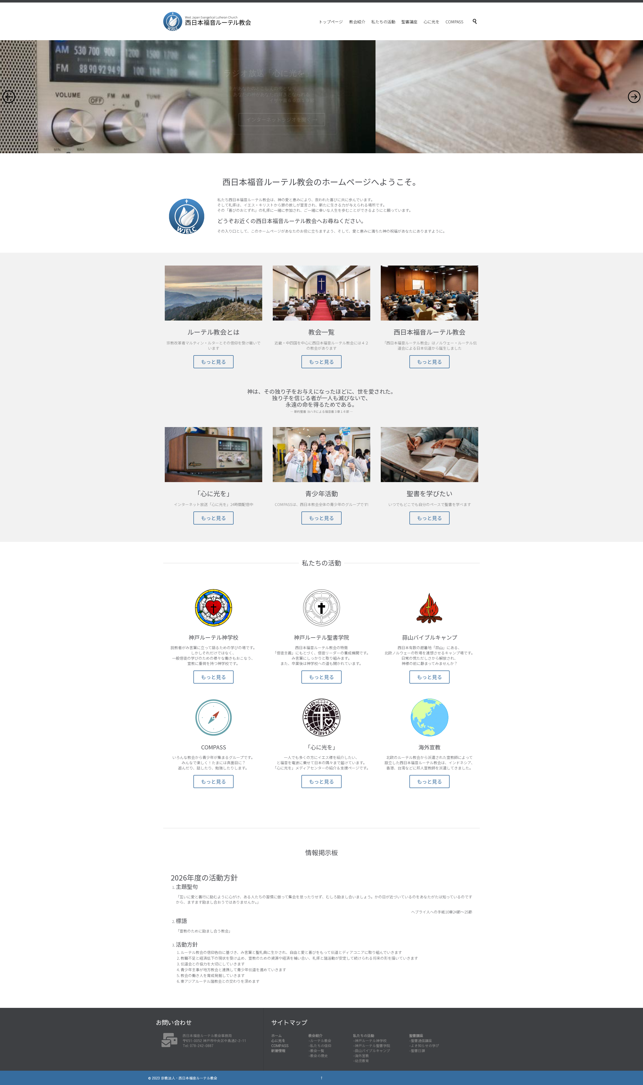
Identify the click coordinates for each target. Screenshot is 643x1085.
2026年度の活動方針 (204, 877)
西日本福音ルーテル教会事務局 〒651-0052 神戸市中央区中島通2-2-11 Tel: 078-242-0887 (214, 1040)
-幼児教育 (361, 1060)
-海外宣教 (361, 1055)
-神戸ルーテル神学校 (370, 1040)
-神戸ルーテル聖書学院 (371, 1045)
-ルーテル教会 (319, 1040)
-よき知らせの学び (424, 1045)
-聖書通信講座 (420, 1040)
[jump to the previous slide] (9, 96)
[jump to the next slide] (634, 96)
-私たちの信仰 (319, 1045)
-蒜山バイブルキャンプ (371, 1050)
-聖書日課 (417, 1050)
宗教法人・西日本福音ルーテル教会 (189, 1077)
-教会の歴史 (318, 1055)
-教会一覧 (316, 1050)
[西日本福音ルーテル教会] (207, 21)
